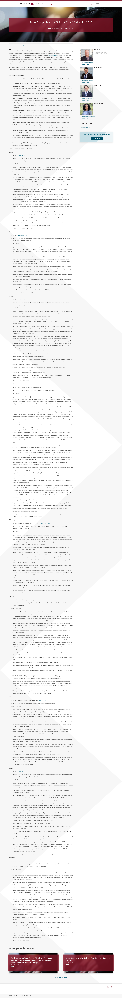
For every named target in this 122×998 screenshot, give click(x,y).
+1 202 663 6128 (85, 64)
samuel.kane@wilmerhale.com (88, 98)
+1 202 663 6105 (85, 82)
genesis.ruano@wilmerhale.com (88, 116)
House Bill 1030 (42, 700)
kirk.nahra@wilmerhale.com (87, 62)
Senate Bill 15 (21, 299)
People (37, 3)
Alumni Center (29, 986)
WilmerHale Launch (13, 986)
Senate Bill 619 (22, 771)
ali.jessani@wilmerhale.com (87, 80)
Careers (68, 3)
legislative (51, 55)
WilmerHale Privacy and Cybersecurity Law (63, 28)
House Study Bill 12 (23, 235)
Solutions (44, 3)
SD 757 (43, 387)
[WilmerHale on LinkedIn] (108, 986)
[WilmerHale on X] (111, 986)
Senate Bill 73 (41, 861)
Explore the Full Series (60, 977)
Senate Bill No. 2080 (44, 523)
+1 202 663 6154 (85, 118)
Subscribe (96, 138)
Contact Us (21, 986)
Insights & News (53, 4)
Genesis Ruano (98, 103)
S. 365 (31, 600)
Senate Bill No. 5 (22, 155)
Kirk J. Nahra (98, 49)
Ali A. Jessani (98, 67)
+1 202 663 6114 (85, 100)
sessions (56, 55)
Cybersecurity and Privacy (86, 127)
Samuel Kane (98, 85)
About (62, 3)
